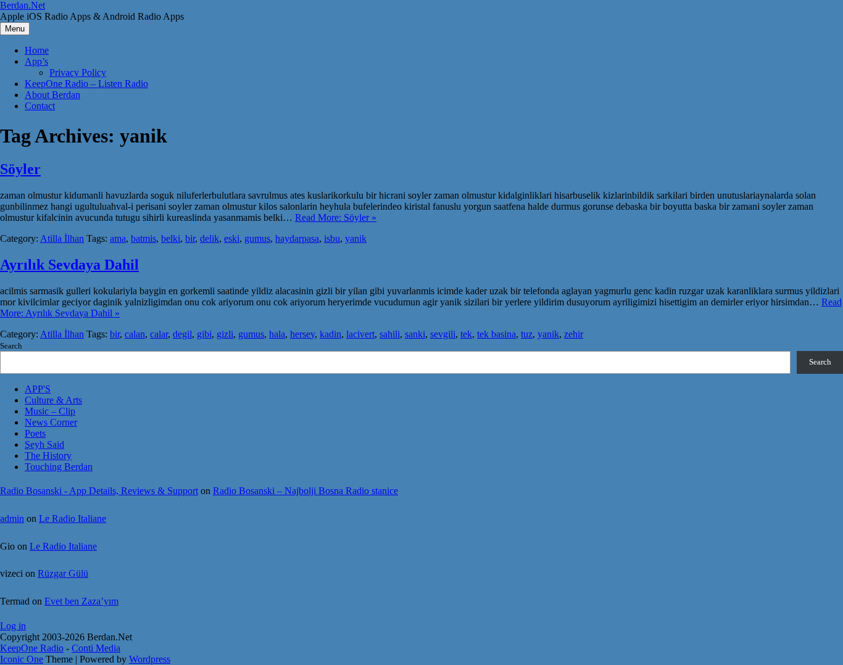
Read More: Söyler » (335, 217)
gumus (257, 238)
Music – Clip (50, 411)
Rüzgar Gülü (63, 573)
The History (48, 455)
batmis (143, 238)
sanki (415, 334)
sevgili (442, 334)
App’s (36, 61)
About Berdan (52, 94)
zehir (573, 334)
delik (209, 238)
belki (170, 238)
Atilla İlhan (62, 238)
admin (12, 518)
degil (182, 334)
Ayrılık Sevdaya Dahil (69, 265)
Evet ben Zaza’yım (81, 601)
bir (190, 238)
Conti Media (96, 648)
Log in (13, 626)
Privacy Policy (77, 72)
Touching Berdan (59, 466)
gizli (225, 334)
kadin (330, 334)
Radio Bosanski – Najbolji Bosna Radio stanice (305, 490)
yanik (356, 238)
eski (231, 238)
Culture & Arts (53, 400)
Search (11, 345)
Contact (40, 106)
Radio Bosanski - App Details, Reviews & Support (99, 490)
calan (135, 334)
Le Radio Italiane (72, 518)
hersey (302, 334)
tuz (527, 334)
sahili (390, 334)
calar (159, 334)
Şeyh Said (44, 444)
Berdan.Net (22, 5)
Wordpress (149, 659)
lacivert (360, 334)
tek (466, 334)
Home (37, 50)
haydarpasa (297, 238)
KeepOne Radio (32, 648)
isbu (332, 238)
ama (118, 238)
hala (277, 334)
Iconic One (21, 659)
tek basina (496, 334)
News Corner (51, 422)
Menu (15, 28)
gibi (204, 334)
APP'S (38, 389)
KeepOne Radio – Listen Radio (86, 83)
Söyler (20, 169)
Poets (35, 433)
